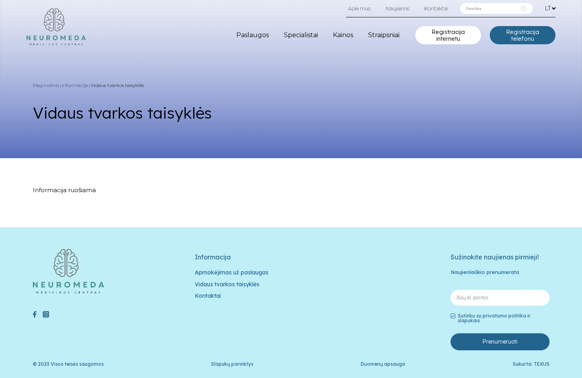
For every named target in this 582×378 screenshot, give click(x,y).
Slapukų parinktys (232, 364)
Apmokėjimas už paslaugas (231, 272)
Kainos (343, 35)
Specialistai (301, 35)
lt (548, 8)
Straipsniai (383, 35)
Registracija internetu (448, 35)
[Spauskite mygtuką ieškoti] (523, 8)
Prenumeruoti (499, 341)
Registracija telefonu (522, 35)
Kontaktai (436, 8)
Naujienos (397, 8)
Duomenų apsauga (383, 364)
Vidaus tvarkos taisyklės (227, 284)
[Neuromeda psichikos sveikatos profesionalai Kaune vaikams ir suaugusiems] (56, 26)
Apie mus (359, 8)
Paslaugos (252, 35)
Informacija (75, 85)
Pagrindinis (46, 85)
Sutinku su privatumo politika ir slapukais (494, 318)
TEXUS (542, 364)
